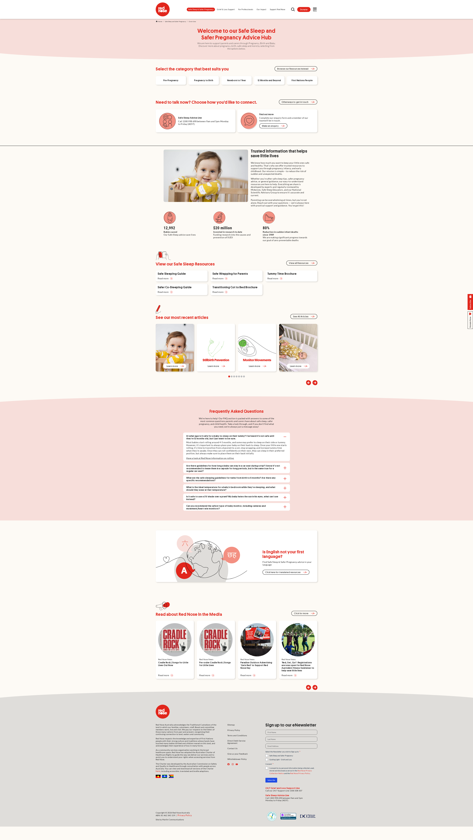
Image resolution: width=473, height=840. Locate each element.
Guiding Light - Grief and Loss (280, 759)
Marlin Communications (173, 819)
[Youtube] (237, 764)
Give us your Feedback (237, 754)
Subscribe (271, 780)
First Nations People (302, 80)
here (158, 771)
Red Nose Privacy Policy (300, 773)
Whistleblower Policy (237, 759)
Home (160, 21)
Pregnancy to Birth (203, 80)
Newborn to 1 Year (236, 80)
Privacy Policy (233, 730)
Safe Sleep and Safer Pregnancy (175, 21)
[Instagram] (233, 764)
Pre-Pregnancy (170, 80)
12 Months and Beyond (269, 80)
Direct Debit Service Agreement (236, 742)
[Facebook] (228, 764)
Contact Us (232, 748)
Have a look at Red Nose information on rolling (210, 458)
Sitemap (231, 725)
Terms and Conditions (237, 735)
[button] (201, 9)
